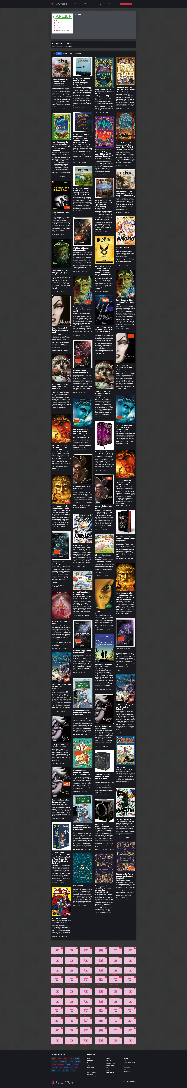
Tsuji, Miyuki (83, 1005)
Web (57, 20)
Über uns (126, 1058)
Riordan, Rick (112, 964)
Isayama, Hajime (55, 964)
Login (125, 1069)
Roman (65, 1058)
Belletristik (65, 1070)
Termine (111, 4)
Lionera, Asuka (98, 995)
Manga (53, 1070)
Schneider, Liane (69, 995)
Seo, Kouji (126, 1025)
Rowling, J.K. (127, 964)
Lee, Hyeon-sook (128, 1034)
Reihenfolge (90, 1060)
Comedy (76, 1067)
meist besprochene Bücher (62, 30)
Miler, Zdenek (54, 1034)
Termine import (110, 1072)
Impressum (126, 1065)
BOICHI (126, 974)
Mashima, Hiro (69, 954)
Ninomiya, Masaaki (70, 1044)
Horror (59, 1058)
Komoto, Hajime (128, 995)
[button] (135, 3)
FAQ (125, 1060)
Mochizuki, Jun (128, 1015)
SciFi (59, 1070)
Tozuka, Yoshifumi (99, 1005)
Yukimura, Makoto (85, 1025)
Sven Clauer (133, 1081)
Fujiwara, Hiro (83, 995)
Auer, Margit (127, 954)
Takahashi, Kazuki (99, 1034)
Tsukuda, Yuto (83, 974)
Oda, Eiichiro (54, 954)
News (105, 4)
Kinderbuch (54, 1061)
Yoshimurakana (55, 995)
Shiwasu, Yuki (54, 1005)
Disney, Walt (112, 974)
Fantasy (54, 1064)
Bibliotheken (109, 1061)
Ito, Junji (111, 995)
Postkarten (90, 1074)
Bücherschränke (110, 1065)
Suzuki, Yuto (83, 1034)
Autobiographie (68, 1067)
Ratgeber (71, 1061)
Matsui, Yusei (98, 974)
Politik (68, 1064)
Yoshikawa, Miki (69, 964)
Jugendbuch (63, 1061)
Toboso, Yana (98, 964)
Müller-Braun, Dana (100, 1044)
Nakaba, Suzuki (55, 1025)
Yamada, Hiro (112, 1015)
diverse (111, 954)
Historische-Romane (57, 1067)
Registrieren (127, 1071)
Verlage (108, 1068)
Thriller (53, 1058)
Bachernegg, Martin (129, 1044)
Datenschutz (127, 1067)
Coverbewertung (91, 1072)
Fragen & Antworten (61, 27)
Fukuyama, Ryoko (70, 1005)
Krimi (71, 1058)
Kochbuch (77, 1061)
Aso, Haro (53, 1015)
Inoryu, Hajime (127, 1005)
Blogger (100, 4)
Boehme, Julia (54, 1044)
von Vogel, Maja (69, 1034)
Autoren (93, 4)
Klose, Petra (112, 1034)
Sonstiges (73, 1070)
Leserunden (90, 1063)
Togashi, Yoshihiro (55, 974)
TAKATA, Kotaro (69, 1025)
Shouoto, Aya (68, 1015)
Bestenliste (78, 4)
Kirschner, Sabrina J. (100, 984)
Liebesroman (61, 1064)
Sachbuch (75, 1064)
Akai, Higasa (112, 1005)
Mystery (77, 1058)
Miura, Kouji (83, 1015)
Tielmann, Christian (85, 984)
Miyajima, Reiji (69, 974)
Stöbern (86, 4)
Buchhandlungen (110, 1063)
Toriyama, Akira (69, 984)
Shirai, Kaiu (127, 984)
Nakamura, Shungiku (100, 1025)
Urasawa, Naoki (84, 964)
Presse (107, 1070)
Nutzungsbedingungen (129, 1062)
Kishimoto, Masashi (100, 954)
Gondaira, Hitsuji (113, 1044)
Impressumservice (92, 1077)
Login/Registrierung (126, 4)
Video (88, 1065)
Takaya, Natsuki (113, 1025)
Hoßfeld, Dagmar (113, 984)
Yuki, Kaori (97, 1015)
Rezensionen (90, 1067)
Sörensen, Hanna (84, 1044)
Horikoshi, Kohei (84, 954)
